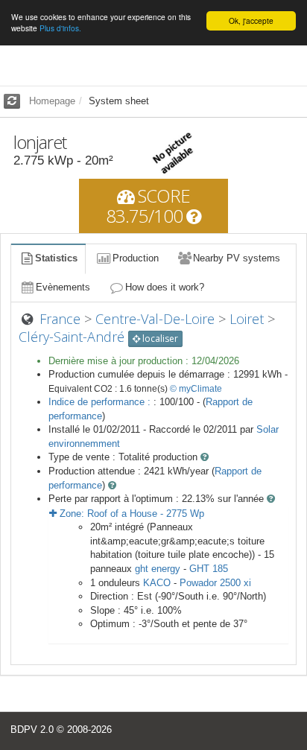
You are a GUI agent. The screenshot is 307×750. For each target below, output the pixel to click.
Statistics (56, 258)
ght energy (157, 568)
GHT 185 (208, 568)
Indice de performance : (101, 401)
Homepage (52, 101)
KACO (157, 582)
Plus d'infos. (60, 28)
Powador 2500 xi (215, 582)
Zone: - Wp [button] (130, 513)
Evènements (63, 287)
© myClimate (196, 389)
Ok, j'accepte (251, 20)
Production (136, 258)
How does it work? (164, 287)
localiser (159, 338)
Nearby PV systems (236, 258)
